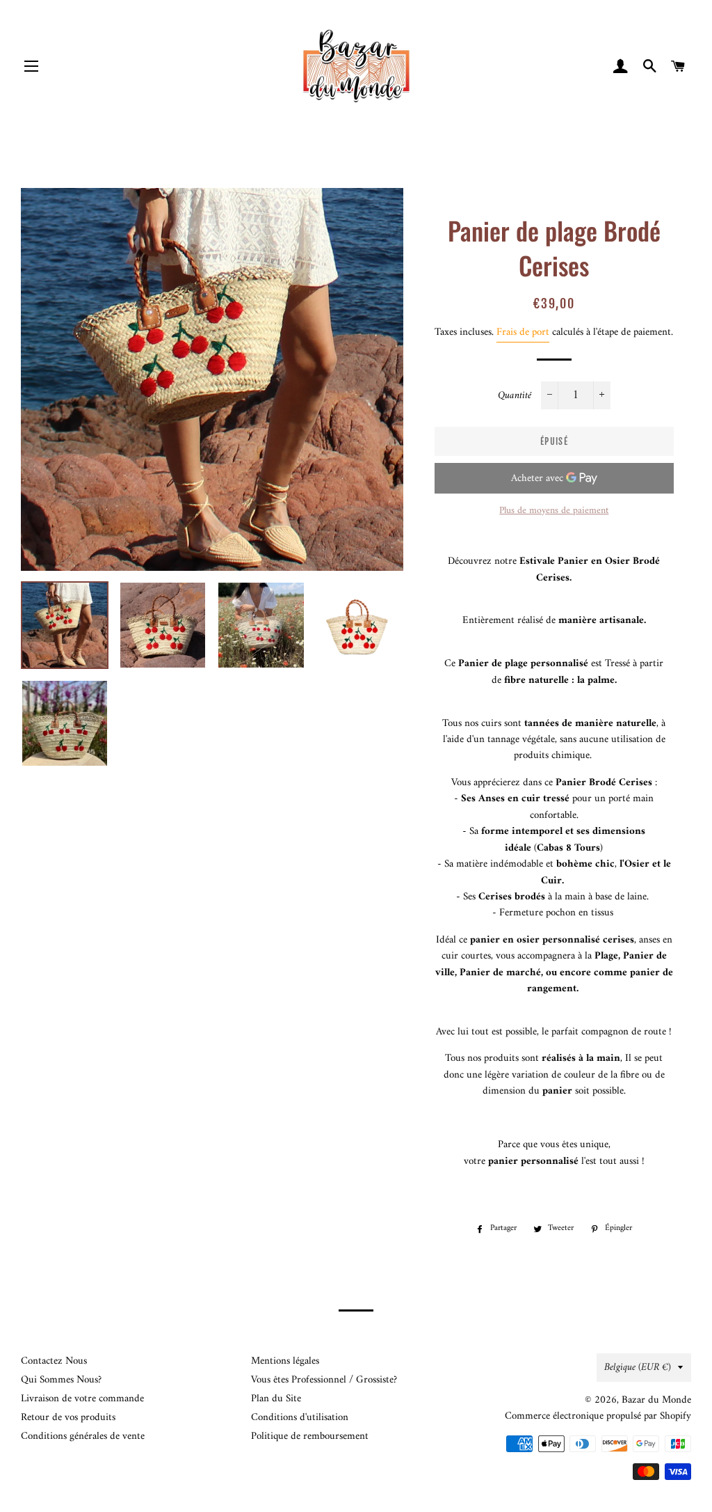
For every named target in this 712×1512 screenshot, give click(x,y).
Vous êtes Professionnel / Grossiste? (324, 1380)
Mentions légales (285, 1361)
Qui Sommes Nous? (61, 1380)
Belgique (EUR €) (637, 1367)
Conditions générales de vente (83, 1436)
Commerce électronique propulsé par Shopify (598, 1416)
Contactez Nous (54, 1361)
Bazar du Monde (656, 1400)
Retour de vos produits (68, 1417)
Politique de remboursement (310, 1436)
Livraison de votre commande (82, 1398)
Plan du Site (276, 1398)
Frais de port (522, 332)
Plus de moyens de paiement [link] (553, 511)
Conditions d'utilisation (299, 1417)
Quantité (514, 396)
